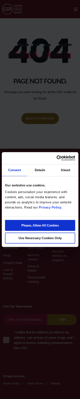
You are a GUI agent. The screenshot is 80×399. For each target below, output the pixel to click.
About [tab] (65, 170)
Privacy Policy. (50, 207)
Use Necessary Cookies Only (40, 238)
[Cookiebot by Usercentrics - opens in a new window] (57, 158)
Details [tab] (40, 170)
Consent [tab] (14, 170)
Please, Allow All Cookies (40, 225)
